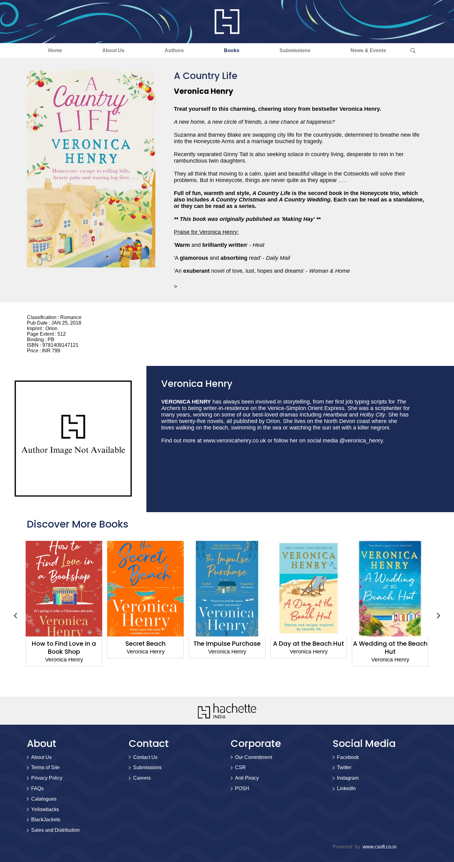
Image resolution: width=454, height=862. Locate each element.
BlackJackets (45, 819)
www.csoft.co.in (380, 846)
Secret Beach (64, 644)
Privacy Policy (46, 778)
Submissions (295, 50)
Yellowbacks (45, 809)
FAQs (37, 788)
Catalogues (44, 799)
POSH (242, 788)
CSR (240, 767)
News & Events (368, 50)
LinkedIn (346, 788)
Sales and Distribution (55, 830)
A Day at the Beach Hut (227, 644)
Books (231, 50)
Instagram (348, 778)
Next (438, 615)
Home (55, 50)
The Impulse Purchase (145, 644)
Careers (142, 778)
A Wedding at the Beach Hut (308, 648)
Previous (15, 615)
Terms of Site (45, 767)
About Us (113, 50)
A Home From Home (390, 644)
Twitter (344, 767)
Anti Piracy (247, 778)
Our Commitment (253, 757)
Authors (174, 50)
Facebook (348, 757)
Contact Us (145, 757)
